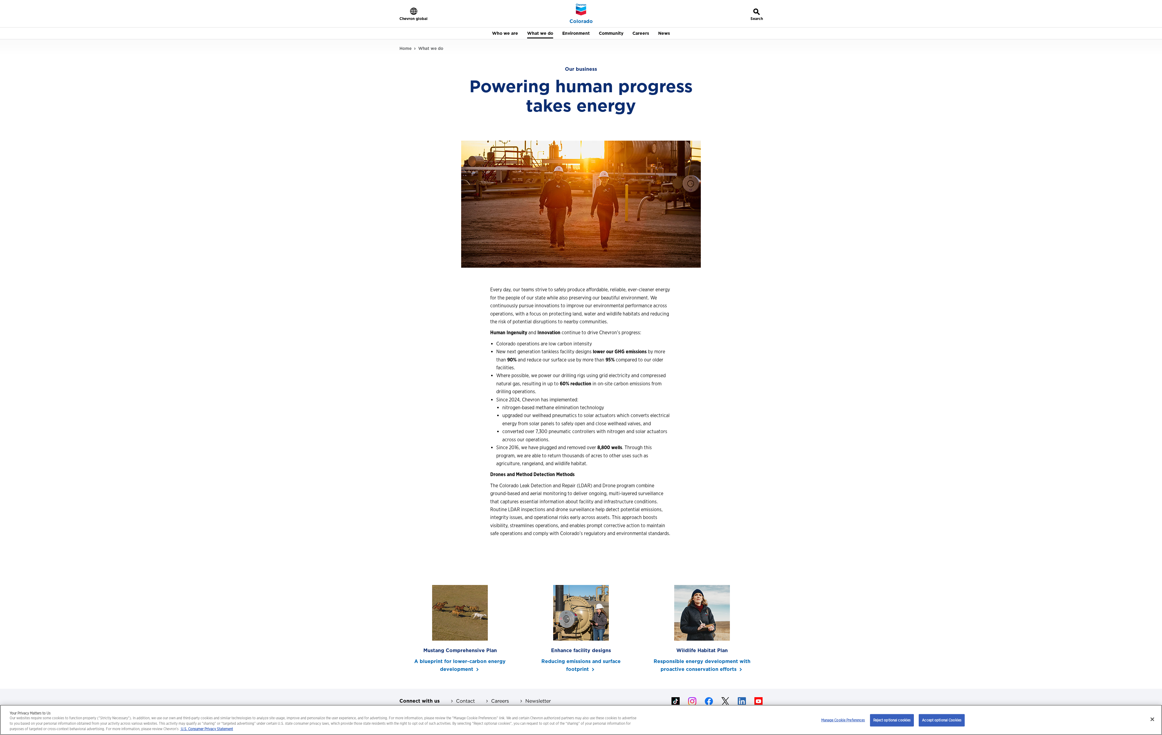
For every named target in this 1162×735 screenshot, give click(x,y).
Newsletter (538, 701)
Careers (500, 701)
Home (405, 48)
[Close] (1152, 719)
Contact (465, 701)
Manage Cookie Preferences (843, 720)
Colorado (581, 21)
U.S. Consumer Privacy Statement (206, 729)
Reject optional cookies (892, 720)
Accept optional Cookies (941, 720)
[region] (581, 720)
